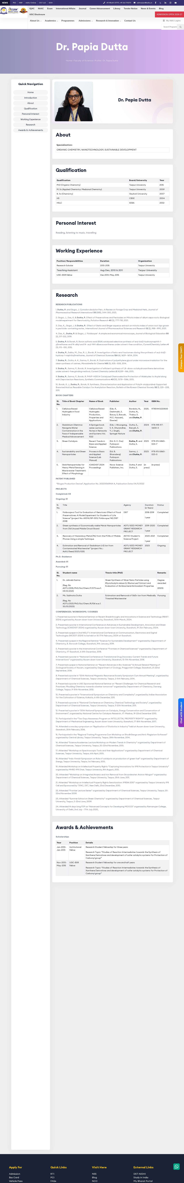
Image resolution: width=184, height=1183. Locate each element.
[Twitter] (160, 3)
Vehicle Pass (16, 1181)
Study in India (141, 1177)
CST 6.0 (42, 3)
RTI (52, 1173)
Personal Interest (30, 114)
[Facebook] (155, 3)
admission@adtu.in (144, 3)
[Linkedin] (165, 3)
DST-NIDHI (140, 1173)
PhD (14, 3)
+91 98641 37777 (112, 3)
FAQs (53, 1181)
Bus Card (14, 1177)
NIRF (21, 3)
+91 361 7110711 (125, 3)
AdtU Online (31, 3)
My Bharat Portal (143, 1181)
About (30, 103)
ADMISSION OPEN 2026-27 (169, 14)
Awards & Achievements (30, 130)
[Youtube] (175, 3)
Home (69, 60)
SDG (50, 3)
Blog (94, 1177)
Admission (14, 1173)
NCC (95, 1181)
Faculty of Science (83, 60)
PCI (52, 1177)
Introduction (30, 97)
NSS (94, 1173)
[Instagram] (170, 3)
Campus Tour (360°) (181, 358)
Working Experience (31, 119)
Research (30, 124)
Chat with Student (181, 712)
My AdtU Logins (173, 20)
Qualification (30, 108)
